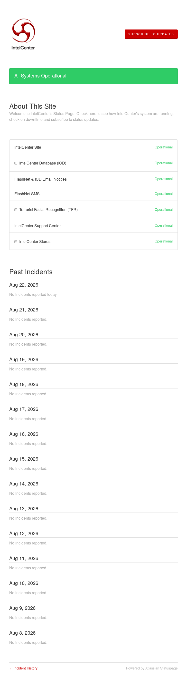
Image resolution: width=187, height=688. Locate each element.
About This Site (32, 106)
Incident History (23, 668)
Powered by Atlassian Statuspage (152, 668)
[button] (151, 34)
